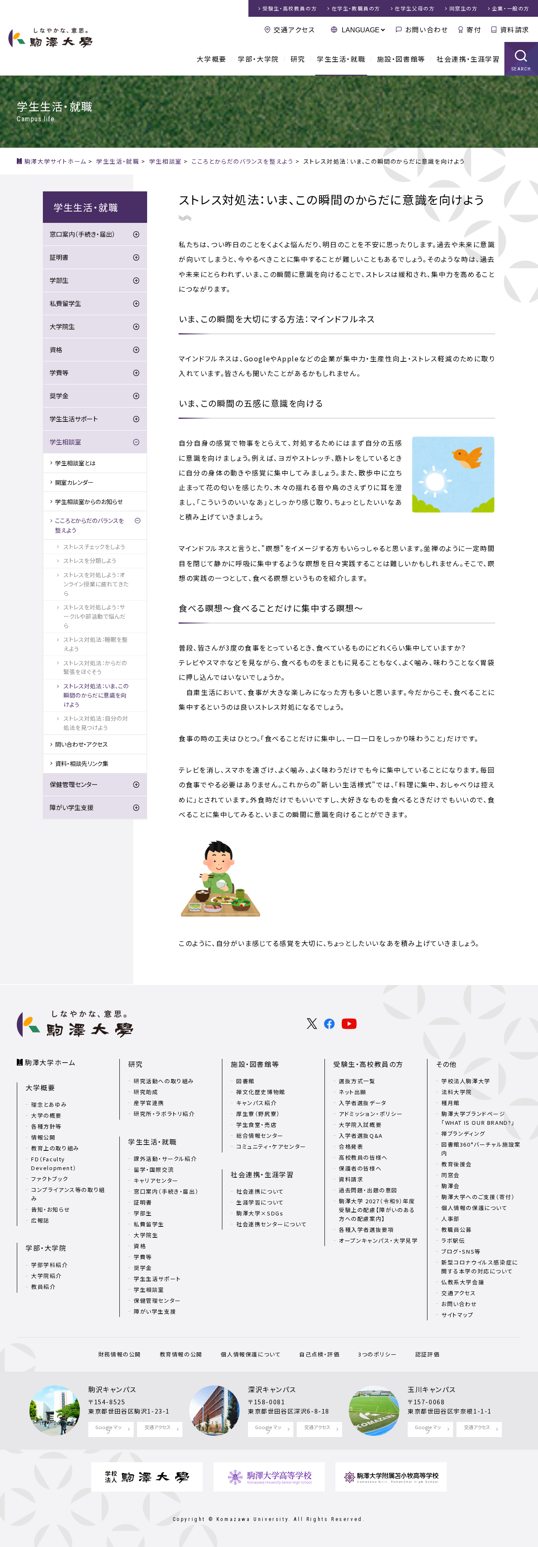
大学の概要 (46, 1115)
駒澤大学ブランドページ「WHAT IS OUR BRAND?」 (478, 1118)
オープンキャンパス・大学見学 (378, 1240)
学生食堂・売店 (256, 1125)
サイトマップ (457, 1315)
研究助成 (146, 1092)
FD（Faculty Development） (53, 1163)
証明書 (59, 257)
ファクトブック (49, 1179)
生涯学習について (260, 1202)
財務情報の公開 (119, 1354)
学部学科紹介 (49, 1265)
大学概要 (211, 59)
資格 (56, 349)
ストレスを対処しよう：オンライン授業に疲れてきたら (96, 583)
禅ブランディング (463, 1133)
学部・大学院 (258, 59)
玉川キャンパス (432, 1389)
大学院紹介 (46, 1276)
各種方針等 (46, 1126)
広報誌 (40, 1220)
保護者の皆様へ (360, 1168)
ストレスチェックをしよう (94, 546)
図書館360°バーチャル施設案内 (481, 1148)
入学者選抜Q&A (361, 1135)
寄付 (474, 29)
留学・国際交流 (154, 1169)
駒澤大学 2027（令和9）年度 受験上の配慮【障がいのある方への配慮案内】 (377, 1210)
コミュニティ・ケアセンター (271, 1146)
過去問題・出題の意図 (368, 1190)
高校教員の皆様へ (363, 1157)
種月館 (450, 1103)
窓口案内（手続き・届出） (83, 234)
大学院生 (62, 326)
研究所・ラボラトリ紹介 (164, 1114)
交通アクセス (294, 29)
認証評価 (427, 1354)
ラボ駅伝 (453, 1240)
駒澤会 (450, 1186)
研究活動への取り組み (164, 1081)
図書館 (245, 1081)
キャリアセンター (156, 1180)
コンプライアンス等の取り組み (68, 1194)
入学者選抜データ (363, 1103)
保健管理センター (74, 784)
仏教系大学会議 (462, 1282)
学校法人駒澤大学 (466, 1081)
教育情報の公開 (181, 1354)
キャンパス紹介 (256, 1103)
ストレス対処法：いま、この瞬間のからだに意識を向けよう (96, 695)
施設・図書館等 (401, 59)
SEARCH (521, 69)
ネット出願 (353, 1092)
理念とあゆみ (49, 1104)
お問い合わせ (426, 29)
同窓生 (463, 8)
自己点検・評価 (319, 1354)
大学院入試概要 (360, 1125)
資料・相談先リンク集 (81, 763)
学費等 (59, 372)
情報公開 (43, 1137)
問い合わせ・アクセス (81, 744)
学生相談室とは (75, 463)
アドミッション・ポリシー (371, 1114)
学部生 (59, 280)
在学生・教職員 (356, 8)
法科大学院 (456, 1092)
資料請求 (515, 29)
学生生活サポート (74, 418)
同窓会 (450, 1175)
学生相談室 (65, 441)
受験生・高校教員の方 (368, 1064)
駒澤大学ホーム (50, 1062)
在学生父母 (415, 8)
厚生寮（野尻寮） (258, 1114)
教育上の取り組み (55, 1148)
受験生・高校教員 (289, 8)
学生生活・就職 (341, 59)
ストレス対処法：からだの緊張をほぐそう (95, 667)
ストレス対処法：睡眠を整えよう (95, 644)
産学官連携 (149, 1103)
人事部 (450, 1219)
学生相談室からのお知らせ (89, 501)
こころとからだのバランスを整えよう (89, 525)
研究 (297, 59)
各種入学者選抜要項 (366, 1229)
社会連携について (260, 1191)
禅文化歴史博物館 (260, 1092)
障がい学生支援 (71, 807)
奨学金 (59, 395)
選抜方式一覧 (357, 1081)
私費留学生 (65, 303)
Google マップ (108, 1429)
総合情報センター (260, 1135)
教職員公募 (456, 1229)
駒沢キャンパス (112, 1389)
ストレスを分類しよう (89, 560)
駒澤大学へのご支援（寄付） (478, 1197)
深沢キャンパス (272, 1389)
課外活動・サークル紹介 (165, 1159)
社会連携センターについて (271, 1224)
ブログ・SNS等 (461, 1251)
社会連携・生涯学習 (468, 59)
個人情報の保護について (474, 1208)
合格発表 (351, 1146)
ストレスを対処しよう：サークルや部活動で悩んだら (94, 616)
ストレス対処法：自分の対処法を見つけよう (95, 723)
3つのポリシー (377, 1354)
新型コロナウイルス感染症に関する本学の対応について (479, 1266)
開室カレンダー (74, 482)
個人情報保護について (251, 1354)
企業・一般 (511, 8)
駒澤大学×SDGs (259, 1213)
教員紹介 (43, 1287)
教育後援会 (456, 1164)
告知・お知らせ (50, 1209)
